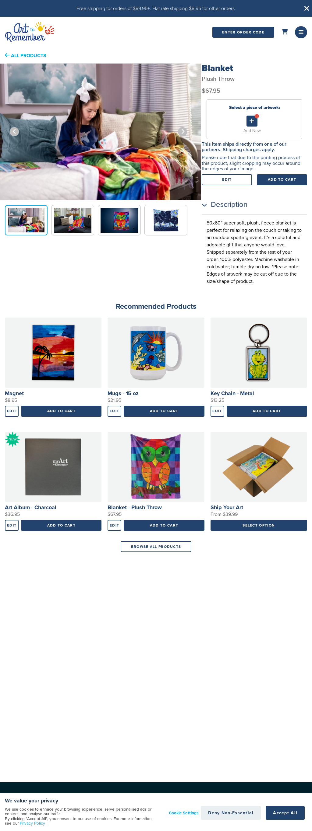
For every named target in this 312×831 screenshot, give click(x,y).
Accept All (285, 812)
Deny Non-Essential (231, 812)
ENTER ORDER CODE (243, 32)
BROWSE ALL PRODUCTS (156, 546)
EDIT (227, 179)
